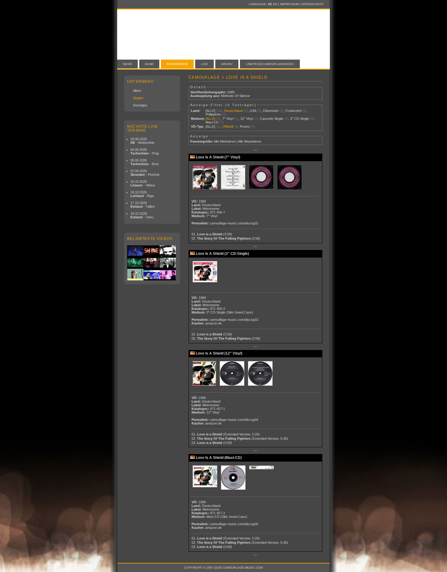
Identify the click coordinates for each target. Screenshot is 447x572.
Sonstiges (140, 105)
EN (275, 4)
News (127, 64)
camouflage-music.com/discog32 (234, 223)
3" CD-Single (299, 118)
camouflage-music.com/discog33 (234, 319)
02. (226, 238)
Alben (137, 90)
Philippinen (213, 114)
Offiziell (227, 126)
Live (204, 64)
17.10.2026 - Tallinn (142, 204)
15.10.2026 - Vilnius (142, 183)
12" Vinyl (246, 118)
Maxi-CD (212, 122)
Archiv (227, 64)
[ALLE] (210, 111)
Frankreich (294, 111)
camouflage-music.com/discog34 (234, 419)
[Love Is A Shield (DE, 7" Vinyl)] (206, 177)
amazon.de (213, 323)
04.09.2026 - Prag (144, 151)
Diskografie (177, 64)
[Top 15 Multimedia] (152, 262)
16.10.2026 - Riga (142, 194)
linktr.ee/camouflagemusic (270, 64)
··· (255, 150)
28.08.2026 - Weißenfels (142, 140)
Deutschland (233, 111)
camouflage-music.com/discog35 (234, 524)
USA (253, 111)
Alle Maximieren (249, 141)
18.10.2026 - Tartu (141, 215)
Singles (138, 98)
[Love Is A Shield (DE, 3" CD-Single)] (206, 272)
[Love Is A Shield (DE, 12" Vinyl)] (205, 373)
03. (212, 443)
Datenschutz (312, 4)
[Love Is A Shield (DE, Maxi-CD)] (206, 476)
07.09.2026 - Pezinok (145, 172)
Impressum (289, 4)
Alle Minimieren (225, 141)
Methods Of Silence (235, 96)
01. (212, 234)
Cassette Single (271, 118)
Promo (245, 126)
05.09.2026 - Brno (144, 162)
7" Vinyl (227, 118)
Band (149, 64)
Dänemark (271, 111)
